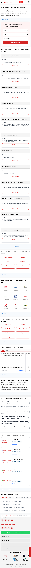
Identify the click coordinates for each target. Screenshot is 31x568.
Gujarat (23, 333)
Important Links (6, 548)
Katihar (23, 265)
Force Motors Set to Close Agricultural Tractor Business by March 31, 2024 (13, 367)
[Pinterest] (12, 520)
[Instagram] (5, 520)
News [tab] (3, 350)
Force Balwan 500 (16, 449)
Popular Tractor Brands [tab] (14, 497)
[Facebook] (2, 520)
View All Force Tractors (7, 489)
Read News (21, 370)
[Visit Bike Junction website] (15, 555)
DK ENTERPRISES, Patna (9, 151)
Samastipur (23, 270)
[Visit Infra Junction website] (5, 559)
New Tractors (6, 501)
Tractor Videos (6, 510)
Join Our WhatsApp (16, 532)
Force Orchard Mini (16, 479)
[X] (8, 520)
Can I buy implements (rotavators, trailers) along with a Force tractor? (14, 422)
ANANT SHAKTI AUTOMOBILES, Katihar (13, 71)
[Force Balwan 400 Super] (6, 461)
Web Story (23, 510)
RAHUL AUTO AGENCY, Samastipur (12, 198)
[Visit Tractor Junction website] (5, 555)
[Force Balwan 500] (6, 451)
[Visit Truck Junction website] (15, 559)
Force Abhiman (15, 439)
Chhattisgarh (8, 337)
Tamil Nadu (8, 333)
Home (3, 515)
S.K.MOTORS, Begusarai (9, 166)
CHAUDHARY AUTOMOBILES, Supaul (12, 56)
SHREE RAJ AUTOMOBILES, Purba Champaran (15, 230)
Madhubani (23, 261)
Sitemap (20, 566)
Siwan (8, 270)
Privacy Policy (12, 566)
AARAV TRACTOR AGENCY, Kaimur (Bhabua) (14, 119)
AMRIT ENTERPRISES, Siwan (10, 214)
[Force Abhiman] (6, 441)
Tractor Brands (17, 501)
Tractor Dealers (9, 515)
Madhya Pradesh (23, 328)
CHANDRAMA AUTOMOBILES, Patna (12, 182)
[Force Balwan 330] (6, 471)
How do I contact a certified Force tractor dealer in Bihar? (14, 428)
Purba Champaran (8, 257)
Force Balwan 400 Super (18, 459)
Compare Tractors (7, 507)
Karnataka (22, 324)
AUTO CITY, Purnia (7, 103)
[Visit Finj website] (25, 555)
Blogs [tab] (7, 350)
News (15, 510)
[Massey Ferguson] (20, 2)
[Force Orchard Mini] (6, 481)
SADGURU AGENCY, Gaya (9, 135)
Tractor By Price (6, 536)
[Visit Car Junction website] (25, 559)
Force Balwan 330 (16, 469)
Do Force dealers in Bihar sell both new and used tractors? (14, 412)
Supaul (8, 265)
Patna (8, 261)
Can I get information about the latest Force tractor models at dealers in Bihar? (13, 417)
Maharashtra (8, 324)
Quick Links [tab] (4, 497)
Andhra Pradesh (23, 337)
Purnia (23, 257)
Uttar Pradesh (8, 328)
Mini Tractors (6, 504)
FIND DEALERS (15, 42)
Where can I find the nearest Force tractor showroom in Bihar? (12, 403)
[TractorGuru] (8, 2)
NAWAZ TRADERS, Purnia (9, 87)
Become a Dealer (20, 507)
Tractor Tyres (16, 504)
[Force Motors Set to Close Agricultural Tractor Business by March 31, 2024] (13, 354)
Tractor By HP (5, 540)
